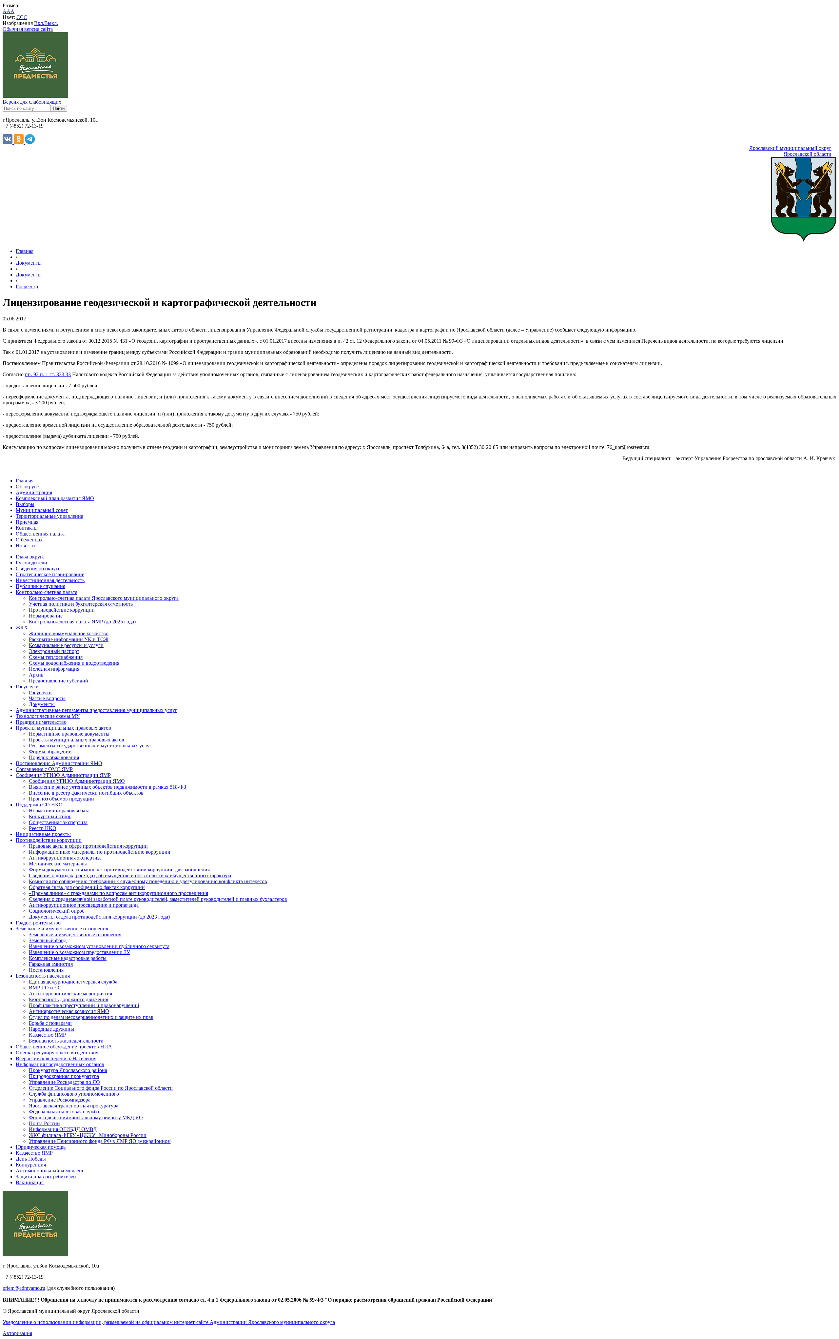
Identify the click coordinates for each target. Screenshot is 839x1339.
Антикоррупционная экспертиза (65, 858)
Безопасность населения (43, 976)
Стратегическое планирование (50, 574)
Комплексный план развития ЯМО (55, 498)
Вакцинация (30, 1182)
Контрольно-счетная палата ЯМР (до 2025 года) (82, 621)
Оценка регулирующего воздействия (57, 1052)
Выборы (25, 504)
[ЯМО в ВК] (8, 142)
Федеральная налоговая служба (64, 1111)
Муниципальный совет (42, 510)
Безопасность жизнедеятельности (66, 1041)
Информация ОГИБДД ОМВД (63, 1129)
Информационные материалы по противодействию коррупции (99, 852)
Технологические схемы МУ (48, 716)
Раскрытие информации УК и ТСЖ (68, 639)
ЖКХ (22, 627)
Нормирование (46, 616)
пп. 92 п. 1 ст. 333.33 (48, 374)
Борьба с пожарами (50, 1023)
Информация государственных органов (60, 1064)
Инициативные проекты (43, 834)
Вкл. (39, 23)
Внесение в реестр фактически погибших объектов (86, 793)
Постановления (46, 970)
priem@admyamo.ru (24, 1288)
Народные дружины (51, 1029)
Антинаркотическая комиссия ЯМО (69, 1011)
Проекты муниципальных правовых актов (63, 728)
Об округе (27, 486)
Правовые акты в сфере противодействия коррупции (88, 846)
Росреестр (27, 286)
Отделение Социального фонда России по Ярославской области (101, 1088)
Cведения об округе (38, 568)
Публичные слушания (40, 586)
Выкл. (51, 23)
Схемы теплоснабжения (56, 657)
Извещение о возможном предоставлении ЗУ (79, 952)
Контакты (27, 528)
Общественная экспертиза (58, 822)
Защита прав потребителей (46, 1176)
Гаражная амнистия (51, 964)
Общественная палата (40, 534)
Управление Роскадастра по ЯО (64, 1082)
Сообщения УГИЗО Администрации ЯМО (77, 781)
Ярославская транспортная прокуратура (73, 1105)
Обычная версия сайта (28, 29)
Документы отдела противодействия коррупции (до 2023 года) (99, 917)
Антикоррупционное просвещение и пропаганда (84, 905)
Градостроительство (38, 922)
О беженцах (29, 539)
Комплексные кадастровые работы (68, 958)
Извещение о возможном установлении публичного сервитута (99, 946)
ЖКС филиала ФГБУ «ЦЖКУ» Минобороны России (87, 1135)
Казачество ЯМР (47, 1035)
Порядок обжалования (54, 757)
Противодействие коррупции (62, 610)
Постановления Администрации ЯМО (59, 763)
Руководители (31, 562)
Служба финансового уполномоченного (74, 1094)
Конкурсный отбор (50, 816)
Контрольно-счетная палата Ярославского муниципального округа (104, 598)
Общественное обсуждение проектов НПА (64, 1046)
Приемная (27, 522)
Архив (36, 675)
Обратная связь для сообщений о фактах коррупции (87, 887)
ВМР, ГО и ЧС (45, 987)
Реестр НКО (42, 828)
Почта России (44, 1123)
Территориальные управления (49, 516)
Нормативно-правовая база (59, 810)
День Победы (31, 1159)
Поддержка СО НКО (39, 804)
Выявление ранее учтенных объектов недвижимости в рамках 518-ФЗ (107, 787)
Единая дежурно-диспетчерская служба (73, 981)
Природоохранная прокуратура (64, 1076)
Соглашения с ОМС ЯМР (44, 769)
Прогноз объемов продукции (61, 798)
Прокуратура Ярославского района (68, 1070)
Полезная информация (54, 669)
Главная (24, 251)
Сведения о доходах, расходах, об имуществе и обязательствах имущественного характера (130, 875)
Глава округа (30, 556)
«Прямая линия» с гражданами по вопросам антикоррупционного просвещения (118, 893)
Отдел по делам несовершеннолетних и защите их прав (91, 1017)
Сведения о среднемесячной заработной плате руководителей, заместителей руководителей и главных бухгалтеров (158, 899)
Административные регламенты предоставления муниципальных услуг (96, 710)
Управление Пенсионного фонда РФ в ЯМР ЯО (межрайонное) (100, 1141)
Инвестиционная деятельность (50, 580)
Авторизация (17, 1333)
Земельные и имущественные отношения (62, 928)
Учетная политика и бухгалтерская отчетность (81, 604)
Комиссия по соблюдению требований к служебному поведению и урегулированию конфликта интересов (148, 881)
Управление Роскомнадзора (59, 1100)
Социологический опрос (56, 911)
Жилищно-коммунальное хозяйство (68, 633)
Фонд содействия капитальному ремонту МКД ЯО (86, 1117)
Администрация (34, 492)
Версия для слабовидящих (32, 102)
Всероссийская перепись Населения (56, 1058)
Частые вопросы (47, 698)
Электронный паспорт (54, 651)
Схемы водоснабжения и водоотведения (74, 663)
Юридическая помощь (41, 1147)
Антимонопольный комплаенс (50, 1170)
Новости (25, 545)
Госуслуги (27, 686)
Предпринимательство (41, 722)
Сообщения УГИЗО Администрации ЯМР (63, 775)
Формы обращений (50, 751)
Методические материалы (58, 863)
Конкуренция (31, 1164)
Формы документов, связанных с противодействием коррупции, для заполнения (119, 869)
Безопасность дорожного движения (68, 999)
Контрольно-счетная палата (46, 592)
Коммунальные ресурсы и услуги (66, 645)
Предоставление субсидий (58, 680)
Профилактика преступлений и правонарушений (84, 1005)
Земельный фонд (48, 940)
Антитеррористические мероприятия (70, 993)
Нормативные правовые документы (69, 734)
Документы (29, 263)
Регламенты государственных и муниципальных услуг (90, 745)
